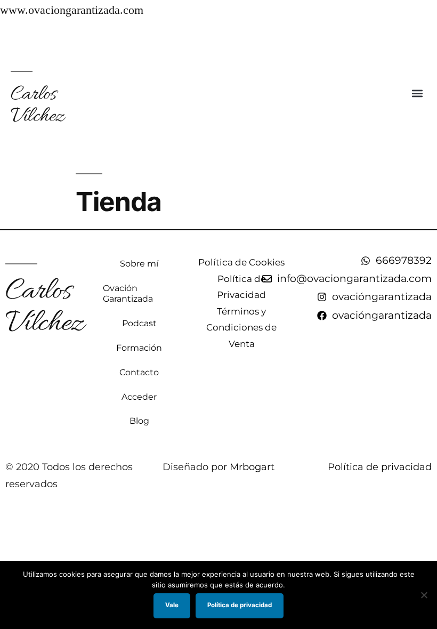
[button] (417, 93)
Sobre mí (139, 264)
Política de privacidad (380, 467)
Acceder (139, 397)
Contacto (139, 372)
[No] (423, 595)
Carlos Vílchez (37, 105)
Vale (172, 605)
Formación (139, 348)
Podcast (139, 323)
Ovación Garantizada (128, 293)
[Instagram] (427, 35)
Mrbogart (252, 467)
